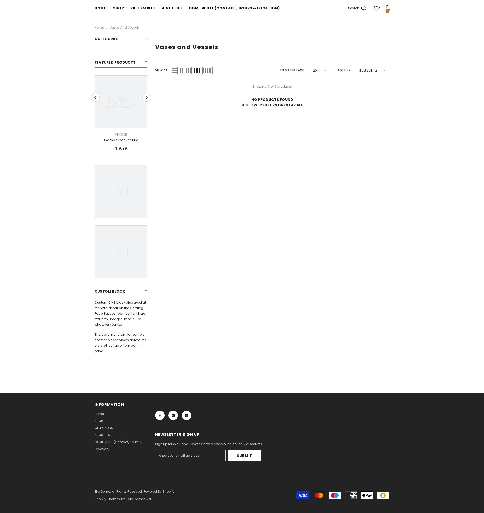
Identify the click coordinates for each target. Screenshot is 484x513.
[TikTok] (186, 415)
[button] (95, 97)
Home (99, 27)
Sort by (343, 70)
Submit (244, 455)
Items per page (292, 70)
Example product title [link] (121, 140)
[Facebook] (160, 415)
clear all (293, 105)
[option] (121, 115)
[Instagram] (173, 415)
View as (161, 70)
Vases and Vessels (125, 27)
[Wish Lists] (377, 8)
